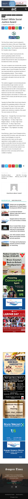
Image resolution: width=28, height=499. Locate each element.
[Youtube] (16, 487)
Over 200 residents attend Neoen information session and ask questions (17, 236)
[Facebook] (12, 487)
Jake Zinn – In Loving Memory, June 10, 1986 (21, 175)
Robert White (7, 48)
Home (2, 12)
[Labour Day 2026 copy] (14, 332)
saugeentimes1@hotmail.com (14, 482)
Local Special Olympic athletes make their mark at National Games (17, 213)
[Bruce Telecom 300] (14, 440)
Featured (13, 15)
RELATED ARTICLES (5, 200)
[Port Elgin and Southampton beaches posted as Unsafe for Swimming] (5, 243)
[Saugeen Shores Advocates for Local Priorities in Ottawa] (5, 220)
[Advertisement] (14, 342)
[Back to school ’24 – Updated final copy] (14, 274)
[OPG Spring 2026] (14, 297)
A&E (2, 229)
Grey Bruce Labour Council (8, 24)
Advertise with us (19, 494)
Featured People (19, 15)
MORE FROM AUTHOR (16, 200)
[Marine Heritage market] (14, 374)
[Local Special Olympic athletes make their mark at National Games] (5, 213)
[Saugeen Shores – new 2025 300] (14, 309)
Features (3, 16)
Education (14, 12)
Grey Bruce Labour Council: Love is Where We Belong (7, 176)
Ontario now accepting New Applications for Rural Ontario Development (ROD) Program (18, 206)
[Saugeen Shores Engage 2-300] (14, 458)
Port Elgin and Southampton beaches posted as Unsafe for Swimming (18, 243)
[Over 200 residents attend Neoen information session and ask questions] (5, 236)
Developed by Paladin (9, 494)
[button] (26, 9)
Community (8, 12)
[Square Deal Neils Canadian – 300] (14, 399)
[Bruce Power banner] (14, 3)
